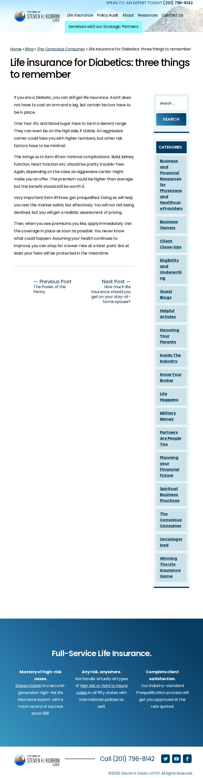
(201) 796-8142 (133, 759)
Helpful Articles (168, 314)
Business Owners (169, 225)
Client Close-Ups (170, 244)
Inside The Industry (170, 358)
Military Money (168, 416)
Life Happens (169, 397)
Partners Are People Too (170, 438)
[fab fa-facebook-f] (187, 759)
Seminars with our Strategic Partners (103, 26)
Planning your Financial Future (169, 466)
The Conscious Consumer (61, 49)
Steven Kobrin (28, 686)
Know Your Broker (171, 377)
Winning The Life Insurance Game (170, 567)
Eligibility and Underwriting (171, 269)
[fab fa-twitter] (166, 759)
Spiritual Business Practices (169, 494)
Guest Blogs (166, 294)
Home (16, 49)
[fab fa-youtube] (177, 759)
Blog (29, 49)
